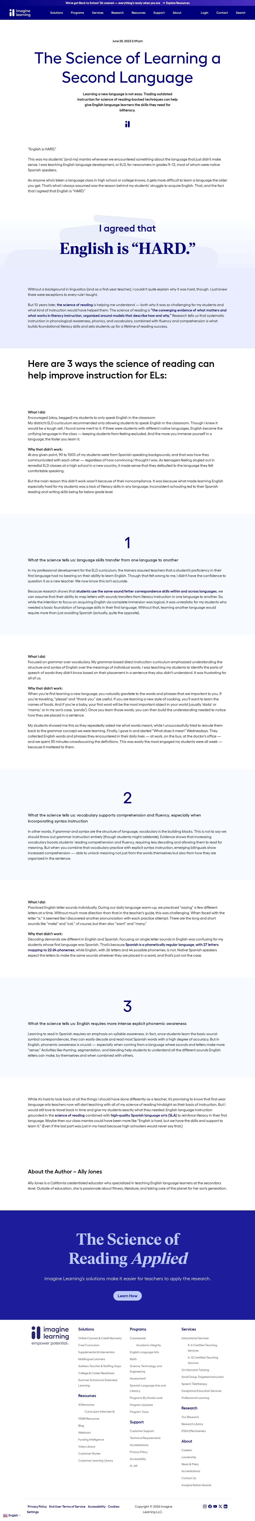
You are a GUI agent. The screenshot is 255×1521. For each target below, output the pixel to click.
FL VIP (134, 1465)
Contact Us (188, 1478)
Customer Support (142, 1431)
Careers (186, 1450)
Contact (222, 12)
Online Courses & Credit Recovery (100, 1338)
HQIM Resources (88, 1418)
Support (159, 12)
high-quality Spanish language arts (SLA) (144, 1115)
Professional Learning (195, 1397)
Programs (77, 12)
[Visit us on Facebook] (210, 1506)
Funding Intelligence (91, 1439)
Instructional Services (195, 1338)
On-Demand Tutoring (195, 1369)
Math (133, 1359)
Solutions (56, 12)
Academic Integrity (148, 1345)
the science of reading (75, 305)
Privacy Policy (138, 1452)
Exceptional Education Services (201, 1390)
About (177, 12)
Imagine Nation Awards (196, 1485)
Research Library (192, 1424)
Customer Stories (89, 1453)
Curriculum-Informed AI (100, 1411)
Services (97, 12)
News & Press (190, 1464)
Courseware (138, 1338)
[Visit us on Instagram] (204, 1506)
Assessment (138, 1378)
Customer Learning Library (95, 1460)
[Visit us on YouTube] (215, 1506)
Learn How (127, 1296)
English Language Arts (144, 1352)
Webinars (84, 1432)
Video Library (86, 1446)
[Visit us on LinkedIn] (225, 1506)
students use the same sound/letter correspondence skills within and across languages (146, 591)
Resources (138, 12)
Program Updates (141, 1404)
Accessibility (138, 1459)
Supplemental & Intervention (96, 1352)
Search (240, 12)
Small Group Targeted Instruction (202, 1376)
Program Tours (139, 1411)
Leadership (188, 1457)
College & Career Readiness (96, 1373)
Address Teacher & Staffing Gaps (99, 1366)
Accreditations (139, 1445)
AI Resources (86, 1404)
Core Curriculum (88, 1345)
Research (117, 12)
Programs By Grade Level (146, 1397)
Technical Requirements (145, 1438)
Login (204, 12)
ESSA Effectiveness (193, 1431)
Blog (81, 1425)
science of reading (70, 1115)
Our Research (190, 1417)
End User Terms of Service (67, 1506)
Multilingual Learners (91, 1359)
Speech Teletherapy (194, 1383)
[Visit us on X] (220, 1506)
